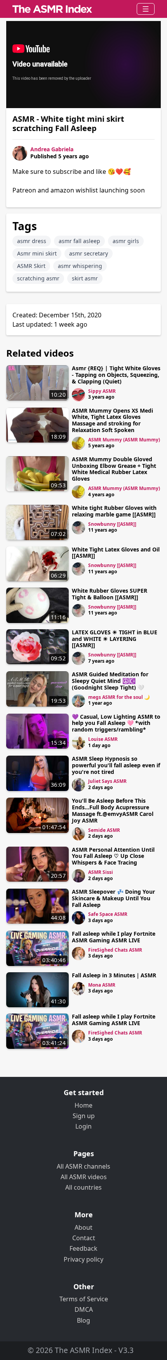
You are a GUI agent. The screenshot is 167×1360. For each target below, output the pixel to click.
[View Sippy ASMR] (78, 394)
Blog (83, 1320)
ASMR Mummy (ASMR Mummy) (124, 439)
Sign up (84, 1115)
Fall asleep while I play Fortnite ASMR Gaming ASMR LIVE (113, 937)
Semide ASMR (104, 830)
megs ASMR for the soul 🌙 (119, 697)
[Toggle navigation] (146, 9)
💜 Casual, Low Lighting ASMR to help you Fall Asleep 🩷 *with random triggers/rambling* (116, 723)
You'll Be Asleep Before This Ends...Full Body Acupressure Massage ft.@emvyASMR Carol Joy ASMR (112, 810)
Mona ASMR (101, 985)
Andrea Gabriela (51, 149)
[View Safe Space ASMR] (78, 917)
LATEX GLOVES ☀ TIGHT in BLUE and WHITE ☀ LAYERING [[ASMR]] (114, 638)
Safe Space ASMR (107, 914)
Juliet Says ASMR (107, 781)
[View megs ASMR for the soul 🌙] (78, 700)
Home (83, 1105)
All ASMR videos (84, 1177)
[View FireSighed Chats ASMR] (78, 953)
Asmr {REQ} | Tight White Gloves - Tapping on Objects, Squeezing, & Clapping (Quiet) (116, 374)
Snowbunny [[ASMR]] (112, 524)
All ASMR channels (83, 1166)
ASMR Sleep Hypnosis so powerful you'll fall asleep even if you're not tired (116, 765)
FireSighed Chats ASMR (115, 950)
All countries (83, 1187)
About (83, 1227)
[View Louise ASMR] (78, 742)
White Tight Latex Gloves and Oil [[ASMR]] (116, 553)
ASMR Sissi (100, 872)
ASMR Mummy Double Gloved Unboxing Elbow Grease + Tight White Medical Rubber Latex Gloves (114, 468)
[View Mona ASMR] (78, 988)
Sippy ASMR (102, 391)
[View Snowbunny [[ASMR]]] (78, 527)
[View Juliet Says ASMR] (78, 784)
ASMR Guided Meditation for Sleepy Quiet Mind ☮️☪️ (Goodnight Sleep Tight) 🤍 (110, 680)
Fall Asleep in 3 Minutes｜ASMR (114, 975)
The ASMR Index (83, 1350)
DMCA (84, 1309)
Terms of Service (83, 1299)
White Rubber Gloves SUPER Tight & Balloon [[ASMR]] (109, 594)
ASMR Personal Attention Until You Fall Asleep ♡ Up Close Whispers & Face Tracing (113, 856)
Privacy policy (83, 1259)
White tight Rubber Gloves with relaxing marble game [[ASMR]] (114, 511)
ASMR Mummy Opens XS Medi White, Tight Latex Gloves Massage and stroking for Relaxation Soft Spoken (112, 420)
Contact (83, 1238)
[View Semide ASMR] (78, 833)
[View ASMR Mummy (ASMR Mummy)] (78, 443)
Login (83, 1126)
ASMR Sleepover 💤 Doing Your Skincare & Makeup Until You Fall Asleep (113, 898)
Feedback (83, 1248)
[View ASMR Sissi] (78, 875)
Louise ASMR (103, 739)
